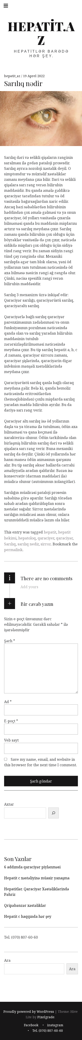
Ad (8, 701)
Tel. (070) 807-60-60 (47, 1030)
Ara (7, 960)
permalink (13, 549)
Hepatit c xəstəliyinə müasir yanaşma (36, 877)
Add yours (29, 586)
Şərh (9, 640)
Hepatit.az (41, 33)
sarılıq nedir (28, 544)
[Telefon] (53, 812)
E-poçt (11, 720)
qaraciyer (46, 538)
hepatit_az (12, 76)
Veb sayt (11, 740)
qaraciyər (64, 538)
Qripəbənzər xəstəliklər (25, 905)
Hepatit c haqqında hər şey (27, 916)
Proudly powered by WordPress (28, 1012)
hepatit (50, 532)
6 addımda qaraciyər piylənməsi (32, 866)
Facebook (31, 1025)
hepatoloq (27, 538)
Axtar (9, 804)
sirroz (46, 544)
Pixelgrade (45, 1017)
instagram (55, 1025)
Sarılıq (10, 544)
